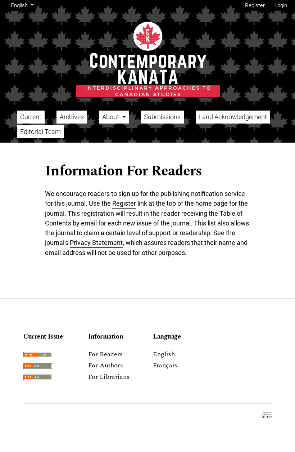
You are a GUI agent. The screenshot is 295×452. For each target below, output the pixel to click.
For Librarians (109, 377)
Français (165, 365)
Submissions (162, 117)
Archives (72, 117)
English (164, 354)
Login (280, 5)
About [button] (111, 117)
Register (255, 5)
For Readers (105, 354)
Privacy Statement (96, 242)
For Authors (105, 365)
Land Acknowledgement (233, 117)
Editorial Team (40, 131)
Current (30, 117)
